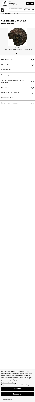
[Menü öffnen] (16, 9)
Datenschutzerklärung (8, 383)
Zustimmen (17, 394)
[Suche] (20, 10)
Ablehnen (17, 388)
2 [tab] (19, 53)
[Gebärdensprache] (29, 10)
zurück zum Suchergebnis (10, 13)
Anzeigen (30, 3)
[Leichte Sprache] (24, 10)
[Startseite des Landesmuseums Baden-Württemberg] (4, 11)
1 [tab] (16, 53)
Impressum (5, 385)
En (33, 9)
